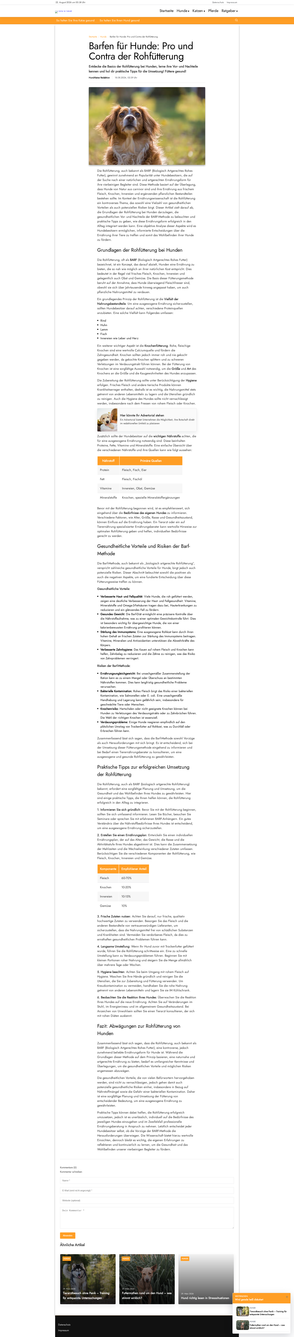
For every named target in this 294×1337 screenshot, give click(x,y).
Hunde (182, 10)
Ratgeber (229, 10)
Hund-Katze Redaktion (99, 77)
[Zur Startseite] (63, 10)
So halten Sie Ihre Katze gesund (75, 20)
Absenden (67, 1235)
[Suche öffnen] (236, 20)
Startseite (166, 10)
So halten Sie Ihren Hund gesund (119, 20)
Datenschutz (218, 2)
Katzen (197, 10)
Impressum (232, 2)
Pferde (213, 10)
